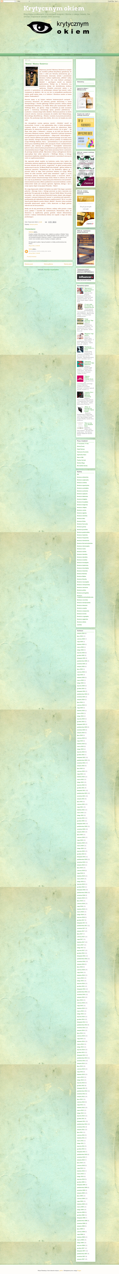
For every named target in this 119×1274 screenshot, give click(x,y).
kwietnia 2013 (81, 1074)
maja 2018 (80, 906)
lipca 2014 (80, 1033)
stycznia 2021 (81, 818)
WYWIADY (67, 54)
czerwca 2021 (81, 804)
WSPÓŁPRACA (46, 54)
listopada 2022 (81, 757)
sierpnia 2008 (81, 1226)
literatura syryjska (82, 608)
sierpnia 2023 (81, 732)
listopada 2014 (81, 1022)
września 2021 (81, 796)
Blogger (79, 1270)
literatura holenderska (83, 540)
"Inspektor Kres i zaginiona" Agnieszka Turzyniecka (88, 394)
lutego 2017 (80, 947)
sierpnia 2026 (81, 633)
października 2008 (82, 1220)
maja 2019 (80, 873)
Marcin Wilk (80, 457)
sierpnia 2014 (81, 1030)
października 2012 (82, 1091)
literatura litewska (82, 579)
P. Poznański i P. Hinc (83, 443)
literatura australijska (83, 488)
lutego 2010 (80, 1176)
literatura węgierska (82, 619)
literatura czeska (81, 510)
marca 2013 (80, 1077)
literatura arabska (82, 482)
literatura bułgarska (82, 504)
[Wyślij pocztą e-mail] (49, 222)
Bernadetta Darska (82, 465)
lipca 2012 (80, 1099)
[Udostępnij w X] (52, 222)
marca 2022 (80, 779)
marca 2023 (80, 746)
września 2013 (81, 1060)
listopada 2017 (81, 923)
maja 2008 (80, 1234)
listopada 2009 (81, 1184)
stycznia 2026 (81, 652)
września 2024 (81, 696)
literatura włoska (81, 622)
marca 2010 (80, 1173)
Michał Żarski (80, 446)
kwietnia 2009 (81, 1204)
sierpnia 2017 (81, 931)
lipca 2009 (80, 1195)
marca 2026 (80, 647)
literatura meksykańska (83, 584)
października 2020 (82, 826)
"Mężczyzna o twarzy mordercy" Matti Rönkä (89, 290)
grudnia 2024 (80, 688)
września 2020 (81, 829)
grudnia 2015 (80, 986)
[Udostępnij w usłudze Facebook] (54, 222)
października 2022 (82, 760)
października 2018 (82, 892)
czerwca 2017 (81, 936)
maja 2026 (80, 641)
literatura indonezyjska (83, 546)
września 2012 (81, 1093)
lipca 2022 (80, 768)
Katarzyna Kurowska (82, 452)
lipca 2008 (80, 1229)
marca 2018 (80, 911)
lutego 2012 (80, 1113)
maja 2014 (80, 1038)
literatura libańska (82, 573)
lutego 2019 (80, 881)
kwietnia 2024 (81, 710)
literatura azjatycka (82, 493)
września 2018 (81, 895)
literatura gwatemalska (83, 532)
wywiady (79, 624)
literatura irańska (81, 551)
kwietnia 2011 (81, 1138)
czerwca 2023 (81, 738)
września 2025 (81, 663)
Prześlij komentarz (31, 256)
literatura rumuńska (82, 600)
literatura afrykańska (82, 477)
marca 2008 (80, 1240)
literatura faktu (81, 518)
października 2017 (82, 925)
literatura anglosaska (83, 480)
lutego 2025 (80, 683)
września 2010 (81, 1157)
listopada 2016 (81, 956)
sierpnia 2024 (81, 699)
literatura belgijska (82, 499)
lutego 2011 (80, 1143)
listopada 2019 (81, 856)
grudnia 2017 (80, 920)
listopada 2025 (81, 658)
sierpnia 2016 (81, 964)
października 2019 (82, 859)
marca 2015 (80, 1011)
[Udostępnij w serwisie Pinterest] (55, 222)
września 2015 (81, 994)
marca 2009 (80, 1206)
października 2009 (82, 1187)
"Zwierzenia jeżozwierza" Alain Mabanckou (89, 363)
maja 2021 (80, 807)
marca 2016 (80, 978)
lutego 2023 (80, 749)
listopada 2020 (81, 823)
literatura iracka (81, 548)
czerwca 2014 (81, 1036)
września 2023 (81, 730)
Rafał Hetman (81, 449)
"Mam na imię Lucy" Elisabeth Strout (88, 424)
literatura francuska (82, 524)
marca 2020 (80, 845)
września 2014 (81, 1027)
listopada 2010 (81, 1151)
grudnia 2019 (80, 854)
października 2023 (82, 727)
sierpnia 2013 (81, 1063)
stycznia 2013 (81, 1082)
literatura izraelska (82, 560)
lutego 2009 (80, 1209)
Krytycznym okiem (53, 8)
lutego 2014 (80, 1047)
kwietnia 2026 (81, 644)
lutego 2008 (80, 1242)
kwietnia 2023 (81, 743)
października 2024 (82, 694)
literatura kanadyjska (83, 562)
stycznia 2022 (81, 785)
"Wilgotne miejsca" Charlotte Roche (88, 378)
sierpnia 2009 (81, 1193)
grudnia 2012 (80, 1085)
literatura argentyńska (83, 485)
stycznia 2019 (81, 884)
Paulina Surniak (81, 460)
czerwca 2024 (81, 705)
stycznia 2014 (81, 1049)
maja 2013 (80, 1071)
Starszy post (68, 264)
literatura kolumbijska (83, 568)
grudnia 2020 (80, 821)
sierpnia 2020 (81, 832)
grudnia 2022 (80, 754)
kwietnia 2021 (81, 809)
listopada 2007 (81, 1251)
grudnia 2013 (80, 1052)
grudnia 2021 (80, 787)
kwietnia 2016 (81, 975)
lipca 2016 (80, 967)
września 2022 (81, 763)
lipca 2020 (80, 834)
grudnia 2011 (80, 1118)
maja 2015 (80, 1005)
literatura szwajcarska (83, 611)
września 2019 (81, 862)
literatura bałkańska (82, 496)
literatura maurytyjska (83, 582)
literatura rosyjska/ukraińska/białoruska (85, 596)
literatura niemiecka (82, 587)
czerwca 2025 (81, 672)
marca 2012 (80, 1110)
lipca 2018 (80, 900)
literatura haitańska (82, 535)
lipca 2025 (80, 669)
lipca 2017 (80, 934)
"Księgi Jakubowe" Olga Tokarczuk (88, 320)
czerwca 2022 (81, 771)
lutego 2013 (80, 1080)
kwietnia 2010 (81, 1171)
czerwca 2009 (81, 1198)
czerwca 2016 (81, 969)
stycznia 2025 (81, 685)
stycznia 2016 (81, 983)
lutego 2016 (80, 980)
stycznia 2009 (81, 1212)
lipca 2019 (80, 867)
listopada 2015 (81, 989)
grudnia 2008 (80, 1215)
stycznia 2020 (81, 851)
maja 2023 (80, 741)
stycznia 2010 (81, 1179)
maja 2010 (80, 1168)
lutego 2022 (80, 782)
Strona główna (48, 264)
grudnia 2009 (80, 1182)
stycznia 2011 (81, 1146)
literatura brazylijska (82, 502)
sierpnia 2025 (81, 666)
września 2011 (81, 1127)
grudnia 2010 (80, 1149)
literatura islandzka (82, 557)
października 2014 (82, 1025)
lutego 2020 (80, 848)
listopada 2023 (81, 724)
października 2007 (82, 1253)
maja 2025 (80, 674)
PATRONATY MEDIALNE (31, 54)
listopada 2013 (81, 1055)
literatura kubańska (82, 571)
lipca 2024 (80, 702)
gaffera (61, 1270)
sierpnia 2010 (81, 1160)
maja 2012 (80, 1104)
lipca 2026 (80, 636)
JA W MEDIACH (57, 54)
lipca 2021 (80, 801)
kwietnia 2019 (81, 876)
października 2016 (82, 958)
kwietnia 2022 (81, 776)
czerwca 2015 (81, 1002)
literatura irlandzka (82, 554)
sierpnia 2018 (81, 898)
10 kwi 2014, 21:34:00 (34, 253)
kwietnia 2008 (81, 1237)
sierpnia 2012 (81, 1096)
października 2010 (82, 1154)
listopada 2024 (81, 691)
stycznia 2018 (81, 917)
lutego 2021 (80, 815)
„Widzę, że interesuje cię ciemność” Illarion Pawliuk (89, 409)
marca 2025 (80, 680)
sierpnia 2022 (81, 765)
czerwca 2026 (81, 639)
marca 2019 (80, 878)
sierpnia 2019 (81, 865)
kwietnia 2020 (81, 843)
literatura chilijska (82, 507)
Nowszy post (29, 264)
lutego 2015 (80, 1014)
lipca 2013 (80, 1066)
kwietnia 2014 (81, 1041)
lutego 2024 (80, 716)
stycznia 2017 (81, 950)
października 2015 (82, 991)
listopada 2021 (81, 790)
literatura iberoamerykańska (85, 543)
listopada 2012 (81, 1088)
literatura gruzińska (82, 529)
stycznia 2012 (81, 1115)
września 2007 (81, 1256)
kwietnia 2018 (81, 909)
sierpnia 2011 (81, 1129)
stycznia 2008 (81, 1245)
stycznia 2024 (81, 719)
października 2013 (82, 1058)
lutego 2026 (80, 650)
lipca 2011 (80, 1132)
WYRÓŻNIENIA (78, 54)
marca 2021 (80, 812)
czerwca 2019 (81, 870)
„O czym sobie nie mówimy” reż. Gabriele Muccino (89, 306)
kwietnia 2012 (81, 1107)
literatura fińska (81, 521)
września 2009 (81, 1190)
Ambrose (31, 232)
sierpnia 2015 (81, 997)
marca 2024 (80, 713)
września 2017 (81, 928)
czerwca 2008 (81, 1231)
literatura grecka (81, 526)
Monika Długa (81, 463)
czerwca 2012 (81, 1102)
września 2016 (81, 961)
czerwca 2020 (81, 837)
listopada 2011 (81, 1121)
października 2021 (82, 793)
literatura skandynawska (83, 602)
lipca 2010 (80, 1162)
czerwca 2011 (81, 1135)
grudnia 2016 (80, 953)
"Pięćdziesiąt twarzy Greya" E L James (89, 348)
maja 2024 (80, 707)
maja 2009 (80, 1201)
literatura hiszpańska (83, 537)
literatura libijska (81, 576)
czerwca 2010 (81, 1165)
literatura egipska (82, 513)
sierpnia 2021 (81, 798)
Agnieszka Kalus (81, 454)
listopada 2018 (81, 889)
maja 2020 (80, 840)
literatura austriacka (82, 491)
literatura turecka (81, 613)
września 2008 (81, 1223)
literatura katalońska (82, 565)
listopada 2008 (81, 1218)
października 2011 (82, 1124)
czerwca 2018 (81, 903)
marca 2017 (80, 945)
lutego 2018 (80, 914)
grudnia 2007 (80, 1248)
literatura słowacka (82, 605)
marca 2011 (80, 1140)
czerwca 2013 (81, 1069)
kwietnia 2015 (81, 1008)
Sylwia (30, 249)
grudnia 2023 (80, 721)
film (78, 474)
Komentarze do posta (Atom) (51, 269)
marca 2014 (80, 1044)
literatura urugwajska (83, 616)
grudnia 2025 (80, 655)
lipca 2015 (80, 1000)
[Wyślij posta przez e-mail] (45, 222)
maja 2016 (80, 972)
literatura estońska (82, 515)
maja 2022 (80, 774)
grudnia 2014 (80, 1019)
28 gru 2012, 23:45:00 (34, 245)
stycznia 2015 (81, 1016)
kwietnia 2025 (81, 677)
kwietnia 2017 (81, 942)
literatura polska (34, 224)
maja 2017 (80, 939)
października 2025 (82, 661)
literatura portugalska (83, 593)
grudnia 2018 (80, 887)
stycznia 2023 (81, 752)
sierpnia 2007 (81, 1259)
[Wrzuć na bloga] (50, 222)
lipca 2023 (80, 735)
